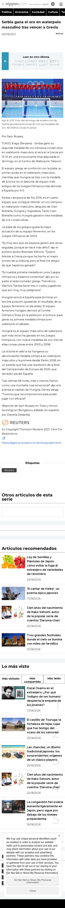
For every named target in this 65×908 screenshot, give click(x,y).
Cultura (53, 12)
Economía (21, 12)
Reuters (9, 470)
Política (7, 12)
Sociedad (38, 12)
